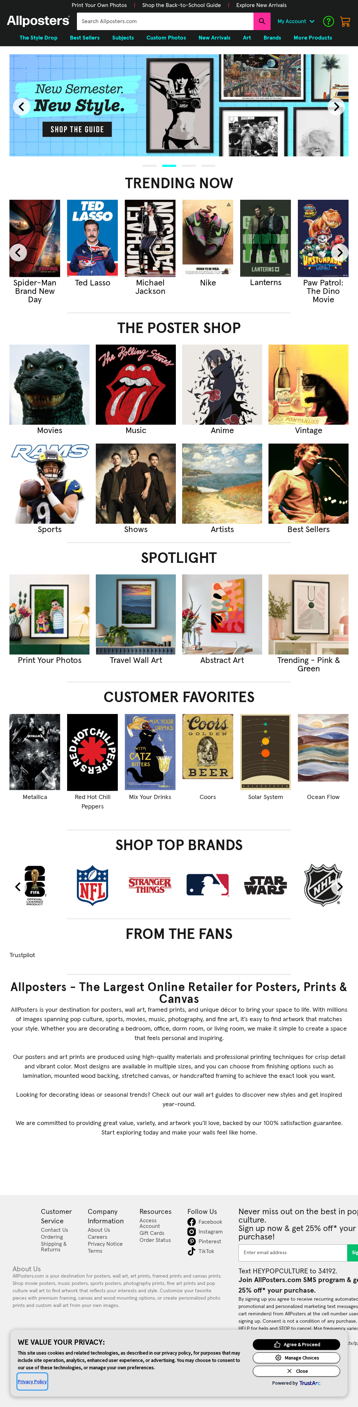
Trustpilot (22, 955)
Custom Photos (166, 38)
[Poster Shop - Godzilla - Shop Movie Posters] (49, 385)
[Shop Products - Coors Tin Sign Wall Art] (207, 752)
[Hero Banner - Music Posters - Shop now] (179, 105)
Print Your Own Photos (99, 5)
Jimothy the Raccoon (150, 287)
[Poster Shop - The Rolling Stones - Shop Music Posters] (136, 385)
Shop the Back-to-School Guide (181, 5)
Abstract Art (222, 660)
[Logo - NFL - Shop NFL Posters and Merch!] (92, 885)
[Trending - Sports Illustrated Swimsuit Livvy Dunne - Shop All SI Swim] (207, 238)
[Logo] (38, 21)
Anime (222, 430)
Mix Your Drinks (150, 797)
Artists (222, 529)
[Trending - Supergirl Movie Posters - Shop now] (34, 238)
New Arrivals (214, 38)
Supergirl (35, 283)
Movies (49, 430)
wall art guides (213, 1095)
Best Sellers (308, 529)
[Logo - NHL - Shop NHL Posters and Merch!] (323, 885)
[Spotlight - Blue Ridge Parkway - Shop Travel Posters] (136, 614)
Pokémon (323, 283)
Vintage (308, 430)
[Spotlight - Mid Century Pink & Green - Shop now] (308, 614)
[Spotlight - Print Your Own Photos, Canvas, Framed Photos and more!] (49, 614)
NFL (265, 283)
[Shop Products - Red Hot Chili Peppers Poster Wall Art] (92, 752)
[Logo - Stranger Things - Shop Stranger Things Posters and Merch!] (150, 885)
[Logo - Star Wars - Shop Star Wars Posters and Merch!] (265, 885)
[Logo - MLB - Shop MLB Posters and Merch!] (207, 885)
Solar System (265, 797)
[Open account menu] (311, 21)
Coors (208, 797)
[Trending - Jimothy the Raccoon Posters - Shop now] (150, 238)
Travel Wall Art (136, 660)
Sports (50, 529)
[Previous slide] (21, 106)
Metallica (35, 797)
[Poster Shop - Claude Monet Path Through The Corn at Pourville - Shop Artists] (222, 484)
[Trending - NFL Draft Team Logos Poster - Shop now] (265, 238)
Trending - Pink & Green (308, 664)
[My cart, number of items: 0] (345, 21)
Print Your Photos (49, 660)
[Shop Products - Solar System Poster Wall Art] (265, 752)
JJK (92, 283)
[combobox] (165, 21)
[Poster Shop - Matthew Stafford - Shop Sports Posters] (49, 484)
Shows (136, 529)
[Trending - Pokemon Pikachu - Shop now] (323, 238)
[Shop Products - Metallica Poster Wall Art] (34, 752)
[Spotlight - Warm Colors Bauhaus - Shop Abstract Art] (222, 614)
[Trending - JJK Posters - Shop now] (92, 238)
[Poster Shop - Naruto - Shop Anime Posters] (222, 385)
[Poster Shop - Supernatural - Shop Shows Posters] (136, 484)
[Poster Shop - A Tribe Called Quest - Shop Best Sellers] (308, 484)
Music (136, 430)
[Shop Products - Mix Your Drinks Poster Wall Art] (150, 752)
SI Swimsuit (208, 283)
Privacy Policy (32, 1381)
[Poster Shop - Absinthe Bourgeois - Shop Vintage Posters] (308, 385)
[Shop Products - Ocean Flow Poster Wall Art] (323, 752)
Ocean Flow (323, 797)
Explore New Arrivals (261, 5)
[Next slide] (336, 106)
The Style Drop (38, 38)
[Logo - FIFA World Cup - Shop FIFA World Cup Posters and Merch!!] (34, 885)
